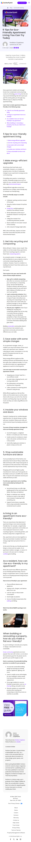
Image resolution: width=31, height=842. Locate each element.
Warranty (16, 817)
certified (5, 554)
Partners (16, 815)
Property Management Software (16, 832)
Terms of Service (16, 830)
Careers (16, 812)
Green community (8, 652)
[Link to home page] (7, 7)
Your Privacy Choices (14, 803)
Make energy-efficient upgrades (16, 140)
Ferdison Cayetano (17, 43)
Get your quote (22, 2)
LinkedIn (18, 742)
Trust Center (16, 825)
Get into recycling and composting (17, 143)
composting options (14, 254)
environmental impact (15, 184)
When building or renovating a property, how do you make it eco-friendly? (16, 124)
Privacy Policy (16, 827)
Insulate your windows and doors (17, 149)
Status (16, 810)
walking (9, 601)
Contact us (16, 820)
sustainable (11, 326)
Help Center (16, 822)
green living (17, 94)
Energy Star (10, 208)
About (16, 807)
